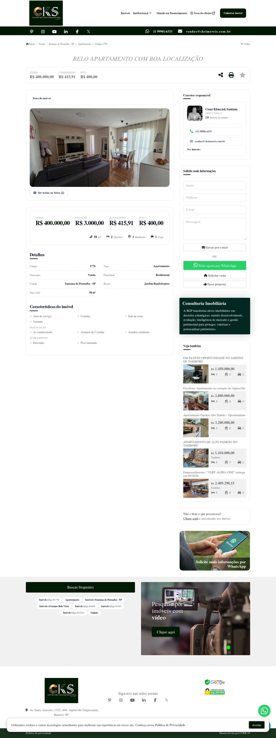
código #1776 (49, 599)
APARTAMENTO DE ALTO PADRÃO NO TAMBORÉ (210, 443)
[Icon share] (31, 31)
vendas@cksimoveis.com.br (210, 141)
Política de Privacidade (170, 725)
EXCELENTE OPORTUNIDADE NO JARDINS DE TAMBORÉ (213, 359)
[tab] (42, 98)
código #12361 (73, 612)
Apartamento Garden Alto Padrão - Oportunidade (214, 415)
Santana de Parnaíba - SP (61, 44)
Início (32, 44)
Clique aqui (190, 518)
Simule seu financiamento (172, 13)
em (103, 599)
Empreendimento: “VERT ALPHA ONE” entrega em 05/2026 (214, 474)
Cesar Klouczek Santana (221, 109)
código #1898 (85, 606)
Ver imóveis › (194, 149)
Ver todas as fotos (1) (51, 192)
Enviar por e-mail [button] (216, 247)
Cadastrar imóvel (233, 13)
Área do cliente (202, 13)
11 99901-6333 (162, 31)
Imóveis (125, 13)
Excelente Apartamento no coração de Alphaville (214, 388)
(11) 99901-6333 (203, 131)
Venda (42, 44)
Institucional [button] (140, 13)
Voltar (246, 44)
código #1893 (111, 606)
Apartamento (84, 44)
